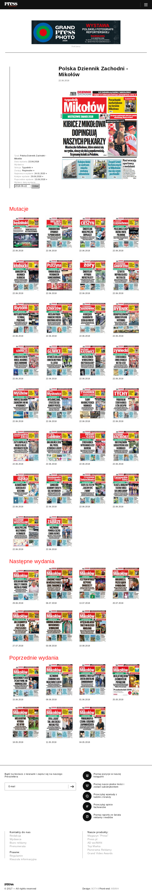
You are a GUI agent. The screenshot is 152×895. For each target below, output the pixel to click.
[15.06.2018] (26, 681)
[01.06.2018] (93, 679)
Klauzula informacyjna (23, 859)
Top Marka (93, 846)
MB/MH (115, 888)
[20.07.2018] (126, 583)
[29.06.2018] (26, 584)
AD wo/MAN (94, 842)
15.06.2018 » (41, 179)
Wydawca (15, 839)
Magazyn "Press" (97, 835)
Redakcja (15, 835)
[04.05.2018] (93, 722)
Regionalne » (28, 170)
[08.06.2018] (59, 679)
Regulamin (16, 855)
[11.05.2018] (59, 722)
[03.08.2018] (59, 625)
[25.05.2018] (126, 680)
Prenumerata (18, 846)
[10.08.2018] (93, 626)
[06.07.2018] (59, 583)
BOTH (94, 888)
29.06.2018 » (37, 176)
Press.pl (92, 839)
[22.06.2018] (26, 232)
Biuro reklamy (18, 842)
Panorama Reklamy (99, 849)
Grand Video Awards (100, 853)
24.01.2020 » (40, 173)
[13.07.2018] (93, 583)
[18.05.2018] (26, 722)
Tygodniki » (27, 167)
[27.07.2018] (26, 626)
